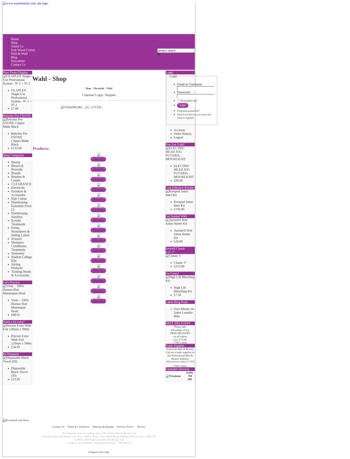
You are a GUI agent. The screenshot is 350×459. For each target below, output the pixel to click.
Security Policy (125, 426)
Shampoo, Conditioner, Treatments (19, 246)
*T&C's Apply (180, 366)
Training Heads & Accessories (21, 273)
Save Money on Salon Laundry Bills (184, 312)
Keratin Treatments (18, 222)
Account (179, 130)
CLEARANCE (21, 184)
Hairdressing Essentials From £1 (21, 206)
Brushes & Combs (18, 178)
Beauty (15, 162)
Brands (15, 173)
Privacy (141, 426)
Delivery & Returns (103, 426)
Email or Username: (190, 84)
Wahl (109, 88)
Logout (178, 137)
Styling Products (16, 266)
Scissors (16, 238)
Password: (183, 92)
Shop (88, 88)
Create (106, 452)
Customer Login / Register (99, 95)
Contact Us (58, 426)
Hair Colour (19, 198)
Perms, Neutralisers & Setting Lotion (20, 231)
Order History (183, 133)
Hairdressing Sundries (19, 215)
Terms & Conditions (78, 426)
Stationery (17, 253)
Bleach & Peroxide (17, 167)
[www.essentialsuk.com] (99, 18)
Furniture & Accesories (18, 193)
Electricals (18, 187)
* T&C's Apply (180, 342)
